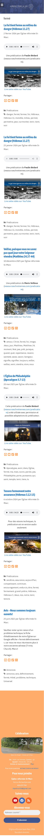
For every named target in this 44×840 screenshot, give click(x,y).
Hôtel (12, 677)
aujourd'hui (30, 580)
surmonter (24, 122)
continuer (21, 584)
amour (9, 341)
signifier (15, 360)
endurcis (23, 587)
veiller (31, 360)
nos (21, 595)
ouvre (21, 472)
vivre (26, 364)
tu (28, 479)
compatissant (10, 584)
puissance (26, 475)
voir (5, 125)
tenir (32, 122)
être (30, 587)
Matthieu (18, 345)
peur (16, 122)
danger (9, 114)
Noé (14, 349)
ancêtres (10, 580)
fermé (17, 114)
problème (20, 677)
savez (14, 357)
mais (16, 472)
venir (13, 364)
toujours (24, 360)
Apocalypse (11, 468)
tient (37, 122)
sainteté (7, 357)
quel (12, 353)
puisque (29, 349)
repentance (20, 353)
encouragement (11, 587)
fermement (9, 591)
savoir (20, 357)
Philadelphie (9, 475)
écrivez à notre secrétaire (29, 768)
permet (34, 118)
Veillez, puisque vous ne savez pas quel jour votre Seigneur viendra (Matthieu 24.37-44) (20, 252)
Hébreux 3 (8, 595)
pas (18, 349)
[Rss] (29, 800)
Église (31, 468)
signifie (7, 360)
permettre (8, 122)
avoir (20, 468)
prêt (23, 349)
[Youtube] (15, 800)
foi (29, 114)
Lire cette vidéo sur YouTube (17, 89)
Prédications (12, 110)
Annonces (10, 670)
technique (31, 677)
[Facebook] (22, 800)
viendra (19, 364)
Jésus (6, 345)
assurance (19, 580)
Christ (16, 341)
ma (11, 472)
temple (12, 479)
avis (17, 674)
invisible (19, 118)
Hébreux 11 (9, 118)
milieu (27, 118)
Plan (32, 764)
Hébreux (35, 114)
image (33, 341)
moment (8, 349)
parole (28, 472)
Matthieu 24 (29, 345)
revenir (30, 353)
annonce (10, 674)
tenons (7, 599)
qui (33, 475)
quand (7, 353)
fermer (23, 114)
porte (18, 475)
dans (25, 468)
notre (26, 595)
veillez (7, 364)
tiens (24, 479)
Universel (8, 681)
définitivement (26, 674)
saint (6, 479)
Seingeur (28, 357)
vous (31, 364)
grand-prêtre (21, 591)
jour (11, 345)
